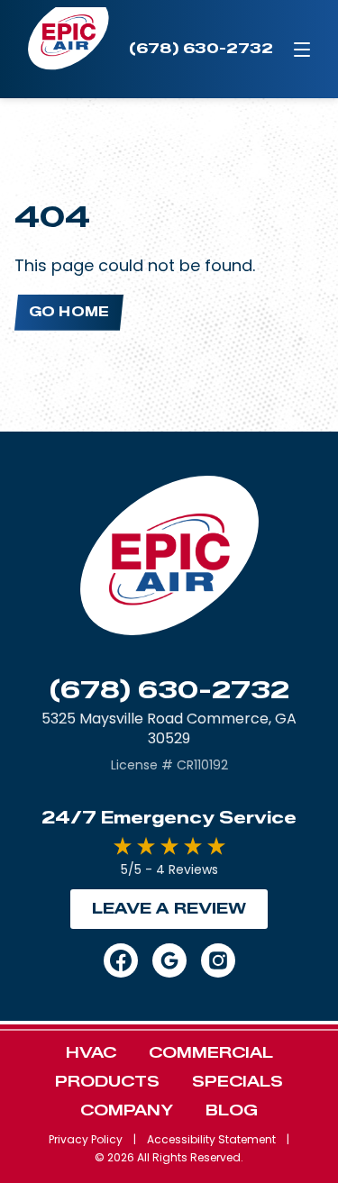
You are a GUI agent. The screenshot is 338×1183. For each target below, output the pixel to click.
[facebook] (121, 960)
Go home (69, 312)
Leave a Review (169, 908)
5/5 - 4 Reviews (169, 869)
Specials (237, 1081)
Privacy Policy (86, 1140)
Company (126, 1110)
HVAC (91, 1052)
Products (107, 1081)
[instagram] (218, 960)
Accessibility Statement (211, 1140)
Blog (232, 1110)
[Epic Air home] (68, 49)
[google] (169, 960)
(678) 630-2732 (169, 690)
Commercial (211, 1052)
